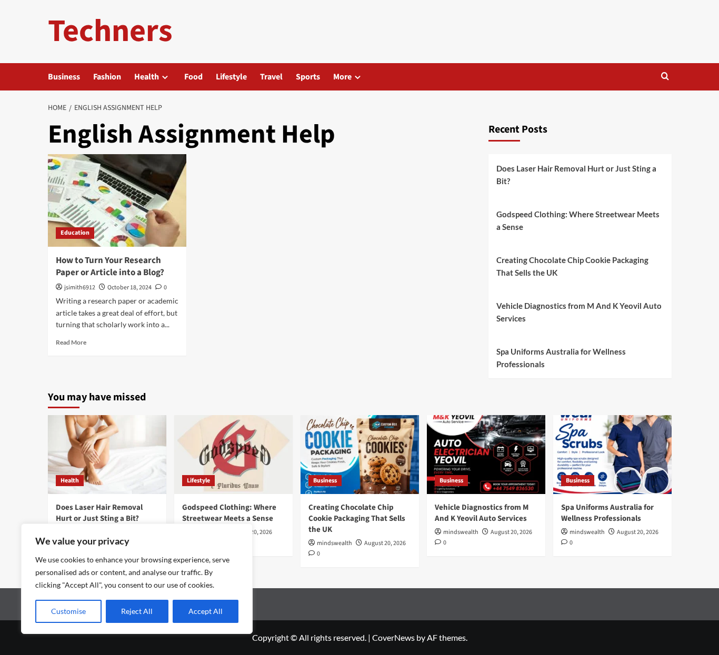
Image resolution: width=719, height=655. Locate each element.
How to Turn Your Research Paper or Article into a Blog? (110, 266)
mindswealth (334, 543)
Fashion (107, 77)
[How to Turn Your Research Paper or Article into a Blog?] (117, 200)
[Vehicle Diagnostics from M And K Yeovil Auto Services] (486, 454)
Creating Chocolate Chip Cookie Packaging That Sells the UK (572, 266)
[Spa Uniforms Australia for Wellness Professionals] (612, 454)
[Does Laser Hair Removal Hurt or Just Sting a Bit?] (107, 454)
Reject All (137, 611)
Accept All (205, 611)
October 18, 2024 (129, 287)
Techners (110, 31)
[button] (665, 77)
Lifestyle (231, 77)
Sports (308, 77)
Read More (71, 342)
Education (75, 232)
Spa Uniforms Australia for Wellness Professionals (561, 358)
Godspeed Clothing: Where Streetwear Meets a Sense (578, 220)
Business (64, 77)
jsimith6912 (79, 287)
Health (146, 77)
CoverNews (393, 637)
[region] (137, 578)
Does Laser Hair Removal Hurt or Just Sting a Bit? (576, 175)
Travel (271, 77)
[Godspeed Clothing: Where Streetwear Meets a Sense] (233, 454)
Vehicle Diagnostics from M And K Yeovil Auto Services (579, 312)
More (342, 77)
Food (193, 77)
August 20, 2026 (385, 543)
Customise (68, 611)
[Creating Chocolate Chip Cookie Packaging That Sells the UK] (360, 454)
